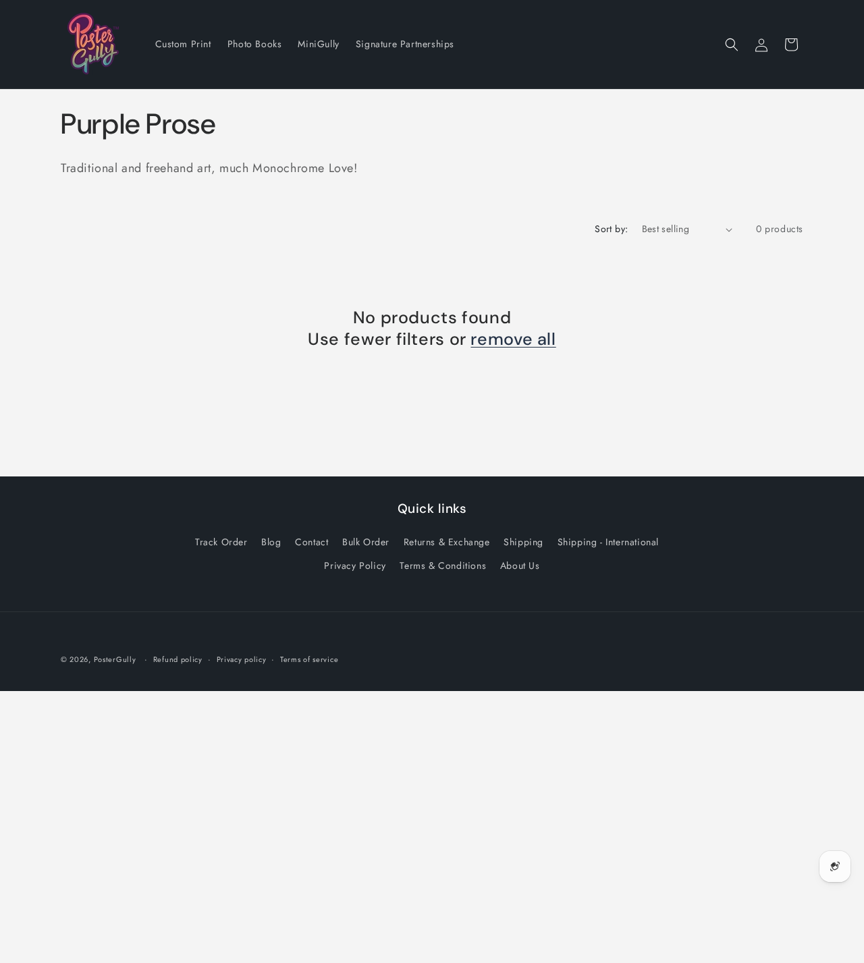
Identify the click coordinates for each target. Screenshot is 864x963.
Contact (311, 542)
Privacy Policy (354, 565)
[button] (732, 44)
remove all (513, 339)
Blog (271, 542)
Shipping (523, 542)
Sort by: (611, 229)
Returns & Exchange (447, 542)
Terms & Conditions (443, 565)
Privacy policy (242, 659)
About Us (520, 565)
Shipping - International (608, 542)
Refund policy (177, 659)
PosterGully (115, 659)
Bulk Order (365, 542)
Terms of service (309, 659)
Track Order (221, 542)
